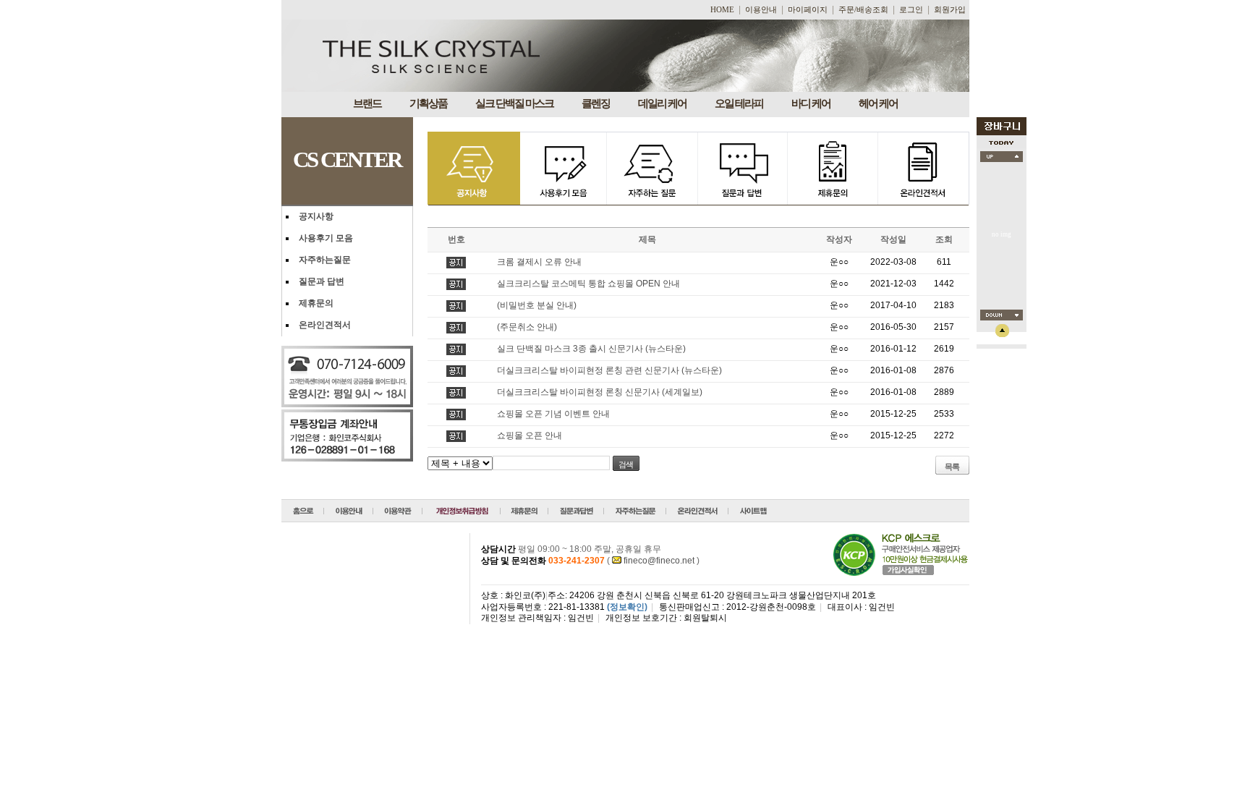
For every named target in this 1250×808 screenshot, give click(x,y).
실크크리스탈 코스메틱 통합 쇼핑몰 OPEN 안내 (588, 283)
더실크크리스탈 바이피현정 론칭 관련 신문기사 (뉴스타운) (609, 370)
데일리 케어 (662, 103)
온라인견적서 (325, 325)
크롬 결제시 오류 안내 (539, 262)
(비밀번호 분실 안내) (537, 305)
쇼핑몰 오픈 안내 (529, 435)
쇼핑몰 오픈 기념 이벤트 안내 (553, 414)
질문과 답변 (321, 281)
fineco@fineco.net (659, 561)
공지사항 (316, 216)
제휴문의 (316, 303)
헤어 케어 (878, 103)
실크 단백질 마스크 (514, 103)
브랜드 (367, 103)
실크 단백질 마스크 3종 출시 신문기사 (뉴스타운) (591, 349)
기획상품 (428, 103)
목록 (952, 466)
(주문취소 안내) (527, 327)
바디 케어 (810, 103)
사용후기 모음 (326, 238)
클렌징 (596, 103)
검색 (625, 464)
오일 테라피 (739, 103)
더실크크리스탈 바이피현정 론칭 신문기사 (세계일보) (599, 392)
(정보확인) (627, 607)
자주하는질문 (325, 260)
